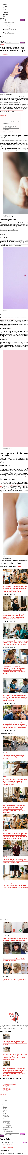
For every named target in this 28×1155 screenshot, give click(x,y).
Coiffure (5, 12)
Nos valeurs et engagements (9, 1084)
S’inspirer (7, 31)
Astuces (5, 6)
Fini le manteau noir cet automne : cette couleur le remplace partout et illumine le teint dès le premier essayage (15, 861)
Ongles (9, 28)
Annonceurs (6, 1085)
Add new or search (4, 1142)
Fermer (1, 1104)
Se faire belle (8, 24)
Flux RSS (5, 1090)
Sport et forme (7, 802)
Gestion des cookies (7, 1088)
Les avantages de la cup (9, 126)
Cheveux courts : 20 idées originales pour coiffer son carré (14, 959)
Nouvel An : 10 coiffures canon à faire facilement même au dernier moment (14, 980)
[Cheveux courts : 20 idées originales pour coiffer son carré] (15, 948)
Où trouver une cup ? (9, 131)
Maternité (6, 14)
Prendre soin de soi (10, 29)
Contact (5, 1086)
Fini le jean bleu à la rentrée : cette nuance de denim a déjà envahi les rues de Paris (15, 756)
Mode (4, 11)
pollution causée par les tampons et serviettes (11, 110)
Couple (5, 8)
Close (2, 1135)
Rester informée (9, 22)
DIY (4, 16)
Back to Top (3, 1094)
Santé (4, 9)
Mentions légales (7, 1089)
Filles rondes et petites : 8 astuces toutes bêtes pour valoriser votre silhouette (15, 939)
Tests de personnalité (11, 33)
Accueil (5, 4)
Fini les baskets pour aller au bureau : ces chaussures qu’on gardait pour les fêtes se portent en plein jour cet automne (15, 885)
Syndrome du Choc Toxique (7, 319)
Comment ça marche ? (9, 125)
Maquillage (10, 26)
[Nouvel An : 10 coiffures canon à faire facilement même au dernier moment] (15, 968)
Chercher (22, 20)
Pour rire (7, 32)
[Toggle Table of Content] (1, 119)
